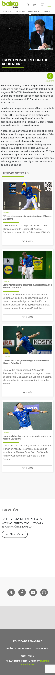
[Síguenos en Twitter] (11, 593)
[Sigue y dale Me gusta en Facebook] (22, 593)
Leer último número (14, 534)
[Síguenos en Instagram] (44, 593)
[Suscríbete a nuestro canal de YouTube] (33, 593)
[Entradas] (41, 4)
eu (33, 5)
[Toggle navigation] (49, 5)
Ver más (27, 241)
